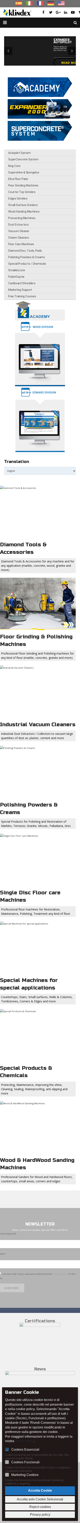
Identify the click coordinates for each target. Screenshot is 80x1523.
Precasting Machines (21, 218)
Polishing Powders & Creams (26, 257)
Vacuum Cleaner (18, 231)
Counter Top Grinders (21, 192)
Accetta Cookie (40, 1490)
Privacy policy (40, 1514)
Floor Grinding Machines (23, 185)
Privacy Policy (60, 1273)
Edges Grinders (17, 198)
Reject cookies (40, 1507)
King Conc (14, 166)
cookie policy (24, 1441)
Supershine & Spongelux (23, 172)
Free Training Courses (22, 296)
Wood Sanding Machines (24, 211)
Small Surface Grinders (23, 205)
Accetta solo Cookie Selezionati (40, 1499)
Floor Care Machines (21, 244)
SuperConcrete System (23, 159)
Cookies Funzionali (25, 1462)
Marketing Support (20, 289)
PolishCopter (16, 276)
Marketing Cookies (25, 1475)
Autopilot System (19, 152)
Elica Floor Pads (18, 179)
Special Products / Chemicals (27, 263)
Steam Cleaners (18, 237)
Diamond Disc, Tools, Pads (25, 250)
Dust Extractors (18, 224)
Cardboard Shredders (21, 283)
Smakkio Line (16, 270)
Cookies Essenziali (25, 1449)
